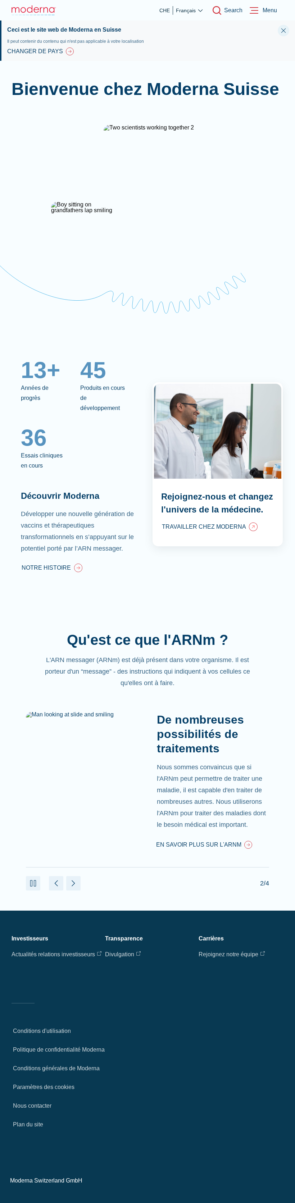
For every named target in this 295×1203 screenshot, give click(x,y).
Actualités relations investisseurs (53, 954)
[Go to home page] (33, 10)
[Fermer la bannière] (283, 30)
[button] (33, 883)
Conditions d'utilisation (42, 1031)
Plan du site (28, 1124)
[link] (52, 568)
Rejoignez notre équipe (228, 954)
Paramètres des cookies (43, 1087)
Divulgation (119, 954)
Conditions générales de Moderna (56, 1068)
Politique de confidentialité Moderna (59, 1050)
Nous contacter (32, 1106)
